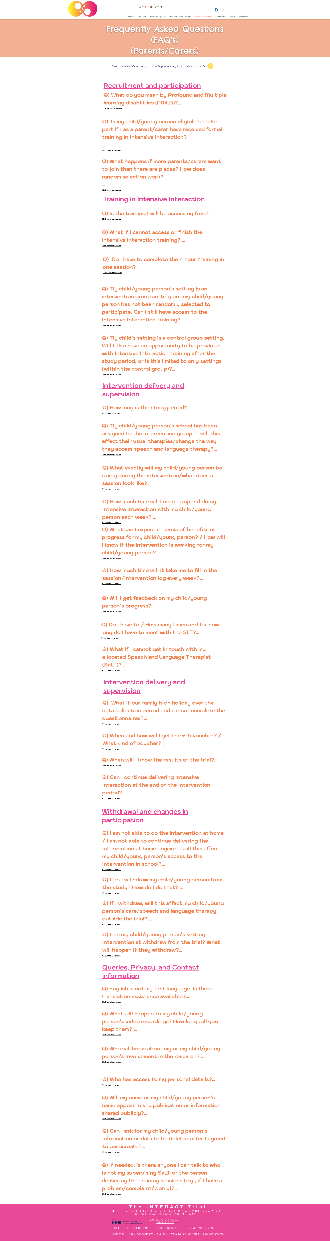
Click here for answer (113, 108)
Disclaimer (117, 1233)
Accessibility (145, 1233)
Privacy (131, 1233)
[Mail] (210, 66)
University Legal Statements (206, 1233)
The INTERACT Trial (168, 1206)
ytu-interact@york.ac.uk (165, 1219)
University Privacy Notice (171, 1233)
